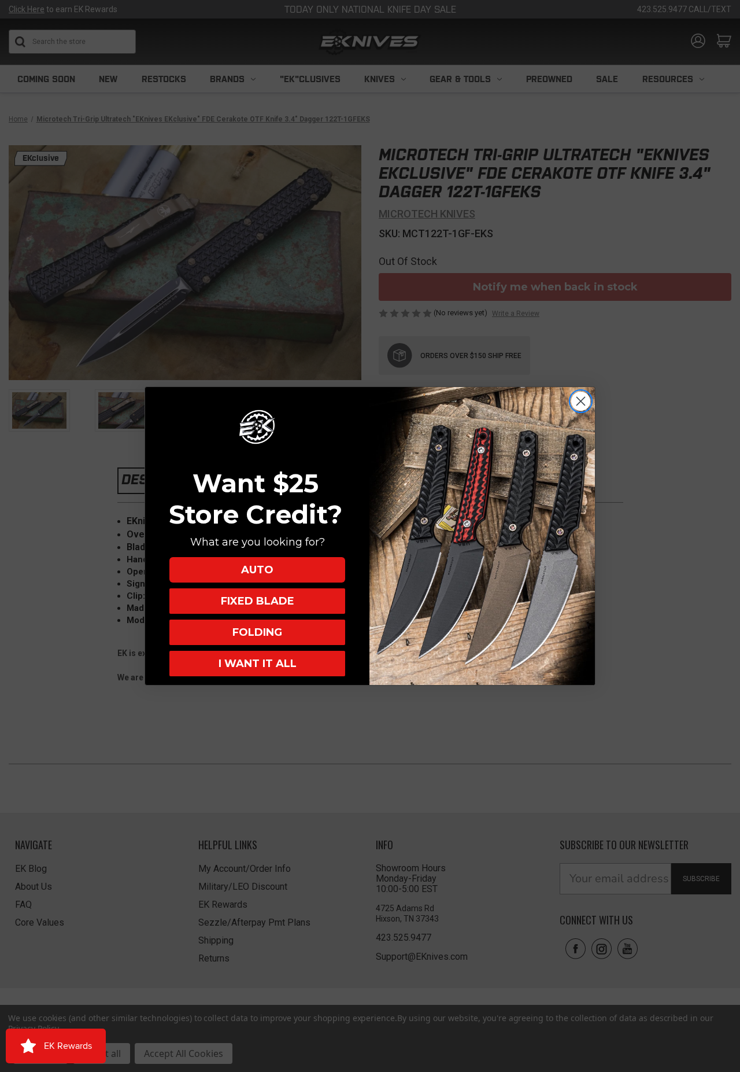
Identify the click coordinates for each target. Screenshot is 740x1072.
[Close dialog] (581, 401)
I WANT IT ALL (258, 663)
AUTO (257, 569)
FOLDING (257, 632)
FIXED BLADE (257, 601)
